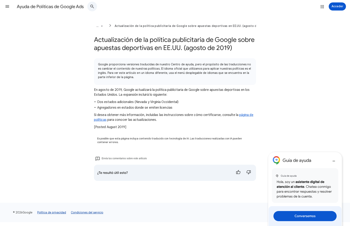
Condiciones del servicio (87, 212)
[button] (7, 6)
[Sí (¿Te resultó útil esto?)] (238, 172)
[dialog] (305, 189)
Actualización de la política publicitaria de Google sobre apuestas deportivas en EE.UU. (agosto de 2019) (191, 26)
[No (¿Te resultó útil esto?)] (249, 172)
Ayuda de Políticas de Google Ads (50, 6)
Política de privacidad (51, 212)
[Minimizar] (333, 159)
